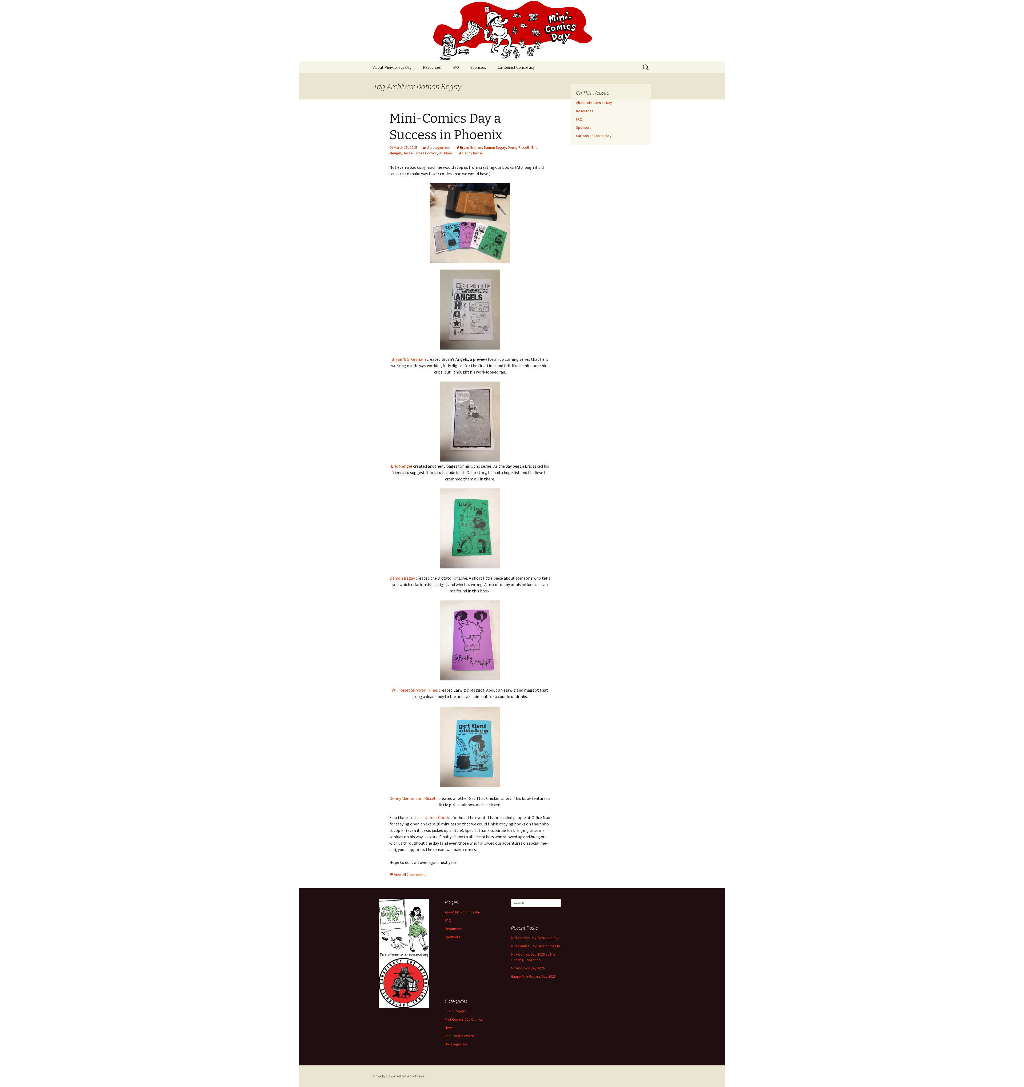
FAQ (455, 67)
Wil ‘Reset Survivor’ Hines (415, 690)
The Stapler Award (459, 1035)
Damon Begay (495, 147)
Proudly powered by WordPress (399, 1076)
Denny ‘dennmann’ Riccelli (414, 798)
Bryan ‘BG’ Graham (408, 359)
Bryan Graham (471, 147)
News (449, 1027)
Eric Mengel (401, 466)
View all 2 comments (410, 874)
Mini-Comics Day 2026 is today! (535, 937)
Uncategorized (438, 147)
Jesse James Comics (420, 153)
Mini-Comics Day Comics (464, 1019)
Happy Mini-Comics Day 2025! (534, 976)
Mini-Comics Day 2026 (528, 968)
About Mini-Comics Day (392, 67)
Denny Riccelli (519, 147)
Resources (432, 67)
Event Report (455, 1011)
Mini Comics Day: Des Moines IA (535, 946)
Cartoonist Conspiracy (516, 67)
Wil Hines (446, 153)
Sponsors (478, 67)
